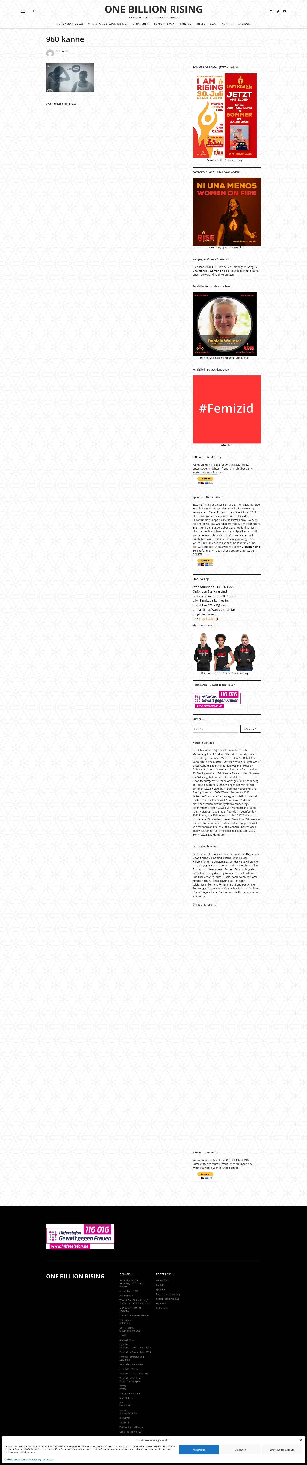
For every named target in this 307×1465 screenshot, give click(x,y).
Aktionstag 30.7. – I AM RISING (131, 1285)
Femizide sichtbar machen (133, 1373)
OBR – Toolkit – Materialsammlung (129, 1329)
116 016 (231, 884)
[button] (300, 1440)
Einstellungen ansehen (282, 1449)
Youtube (284, 11)
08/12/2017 (63, 51)
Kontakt (228, 23)
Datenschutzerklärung (31, 1459)
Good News (125, 1405)
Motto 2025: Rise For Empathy (130, 1309)
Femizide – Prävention (131, 1364)
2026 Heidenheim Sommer (221, 788)
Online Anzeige (227, 781)
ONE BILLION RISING (154, 9)
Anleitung (124, 1323)
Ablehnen (240, 1449)
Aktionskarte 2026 (70, 23)
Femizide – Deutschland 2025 (135, 1352)
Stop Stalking (208, 619)
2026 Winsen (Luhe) (224, 815)
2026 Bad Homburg (213, 834)
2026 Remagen (201, 815)
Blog (213, 23)
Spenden (244, 23)
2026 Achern (231, 827)
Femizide (185, 23)
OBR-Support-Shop (209, 546)
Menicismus (208, 811)
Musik (122, 1335)
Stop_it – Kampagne (130, 1393)
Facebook (264, 11)
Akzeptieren (199, 1449)
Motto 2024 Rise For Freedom (135, 1315)
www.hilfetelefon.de (221, 888)
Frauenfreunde (227, 811)
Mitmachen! (140, 23)
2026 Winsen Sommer (228, 792)
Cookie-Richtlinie (12, 1459)
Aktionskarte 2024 (128, 1295)
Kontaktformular (128, 1413)
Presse (200, 23)
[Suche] (34, 11)
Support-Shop (164, 23)
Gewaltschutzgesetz (204, 781)
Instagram (271, 11)
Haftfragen (233, 800)
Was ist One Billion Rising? (108, 23)
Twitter (278, 11)
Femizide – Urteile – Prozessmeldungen (129, 1380)
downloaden (238, 270)
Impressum (48, 1459)
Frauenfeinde (246, 811)
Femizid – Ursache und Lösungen (131, 1358)
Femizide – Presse (128, 1368)
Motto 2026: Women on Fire (134, 1303)
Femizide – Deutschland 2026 (135, 1347)
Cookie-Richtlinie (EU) (130, 1431)
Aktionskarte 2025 (128, 1290)
